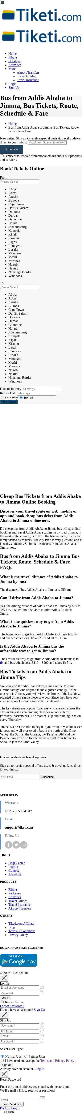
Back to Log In (10, 1108)
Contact (13, 870)
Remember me (14, 1002)
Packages (14, 893)
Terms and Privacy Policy (57, 1060)
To (2, 283)
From (3, 177)
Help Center (16, 863)
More (12, 68)
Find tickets (9, 401)
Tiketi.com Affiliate (21, 923)
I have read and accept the (39, 1060)
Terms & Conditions (21, 931)
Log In (39, 1069)
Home (12, 53)
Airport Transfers (28, 72)
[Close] (4, 978)
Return (28, 398)
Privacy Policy (18, 935)
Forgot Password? (12, 1006)
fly (2, 662)
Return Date (8, 393)
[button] (41, 1112)
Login (12, 84)
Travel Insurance (28, 80)
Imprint (13, 866)
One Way (11, 398)
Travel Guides (26, 76)
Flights (12, 57)
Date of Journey (11, 388)
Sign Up (14, 87)
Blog (11, 927)
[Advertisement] (41, 448)
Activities (14, 65)
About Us (14, 874)
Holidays (14, 61)
